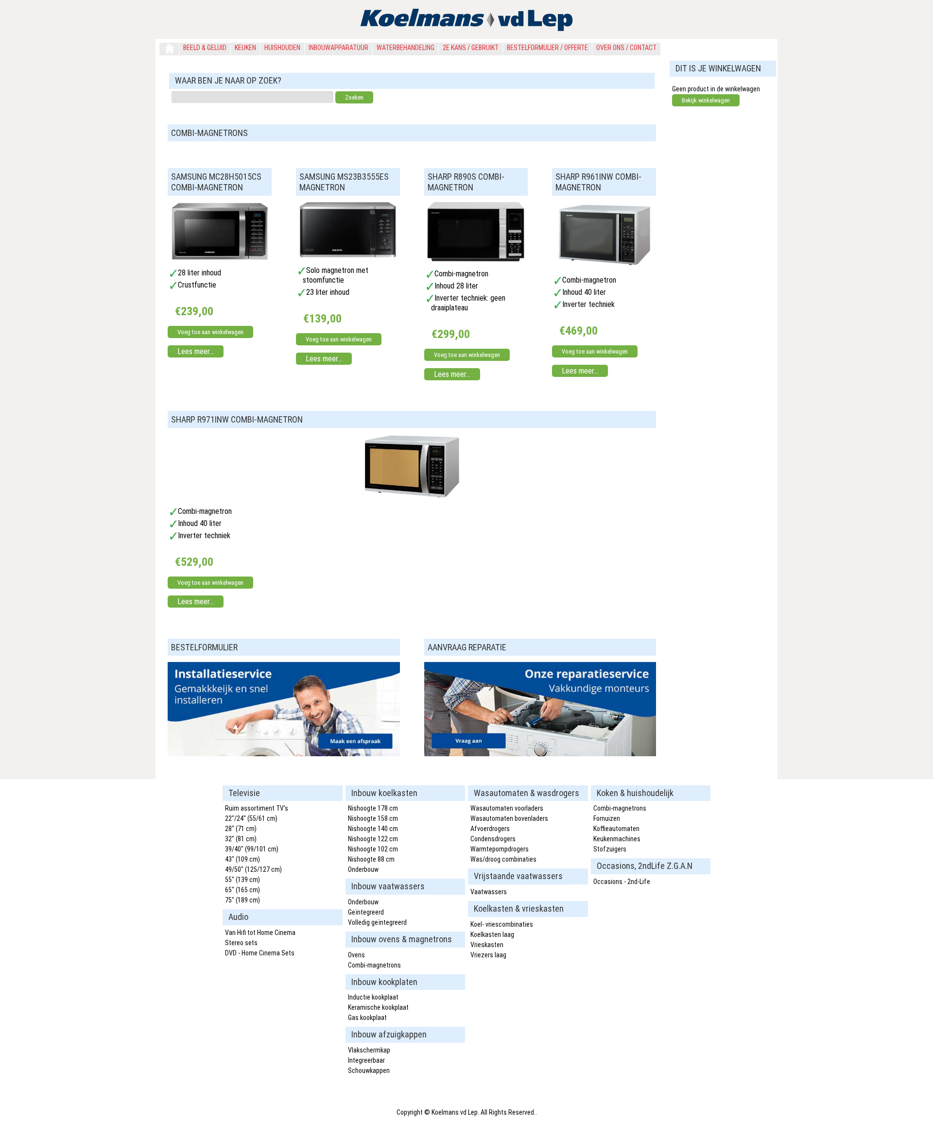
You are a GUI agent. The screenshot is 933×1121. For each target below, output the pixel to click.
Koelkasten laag (492, 934)
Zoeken (354, 97)
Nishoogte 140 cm (373, 828)
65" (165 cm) (242, 890)
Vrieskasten (486, 945)
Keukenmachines (616, 839)
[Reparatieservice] (540, 753)
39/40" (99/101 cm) (251, 849)
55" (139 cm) (242, 879)
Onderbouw (363, 869)
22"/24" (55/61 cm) (251, 818)
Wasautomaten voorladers (506, 808)
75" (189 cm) (242, 900)
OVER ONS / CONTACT (626, 47)
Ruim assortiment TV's (256, 808)
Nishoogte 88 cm (371, 859)
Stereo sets (241, 943)
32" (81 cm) (241, 839)
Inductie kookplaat (373, 997)
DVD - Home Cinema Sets (259, 953)
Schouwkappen (369, 1070)
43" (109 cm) (242, 859)
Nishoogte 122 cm (373, 839)
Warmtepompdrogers (499, 849)
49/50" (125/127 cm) (253, 869)
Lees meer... (195, 351)
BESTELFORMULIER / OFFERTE (547, 47)
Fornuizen (606, 818)
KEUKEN (245, 47)
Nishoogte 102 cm (373, 849)
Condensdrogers (493, 839)
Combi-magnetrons (374, 965)
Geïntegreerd (366, 912)
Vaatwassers (488, 892)
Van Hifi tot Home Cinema (260, 932)
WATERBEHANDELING (405, 47)
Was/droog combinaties (503, 859)
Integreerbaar (366, 1060)
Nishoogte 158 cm (373, 818)
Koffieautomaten (616, 828)
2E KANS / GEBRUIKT (471, 47)
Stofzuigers (609, 849)
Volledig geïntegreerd (377, 922)
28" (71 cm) (241, 828)
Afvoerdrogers (490, 828)
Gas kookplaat (367, 1017)
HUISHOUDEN (282, 47)
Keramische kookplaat (378, 1007)
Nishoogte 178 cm (373, 808)
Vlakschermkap (369, 1050)
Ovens (356, 955)
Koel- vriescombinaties (501, 924)
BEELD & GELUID (204, 47)
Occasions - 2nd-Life (621, 881)
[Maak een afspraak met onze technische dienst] (284, 753)
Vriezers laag (488, 955)
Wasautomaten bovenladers (509, 818)
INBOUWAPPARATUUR (338, 47)
